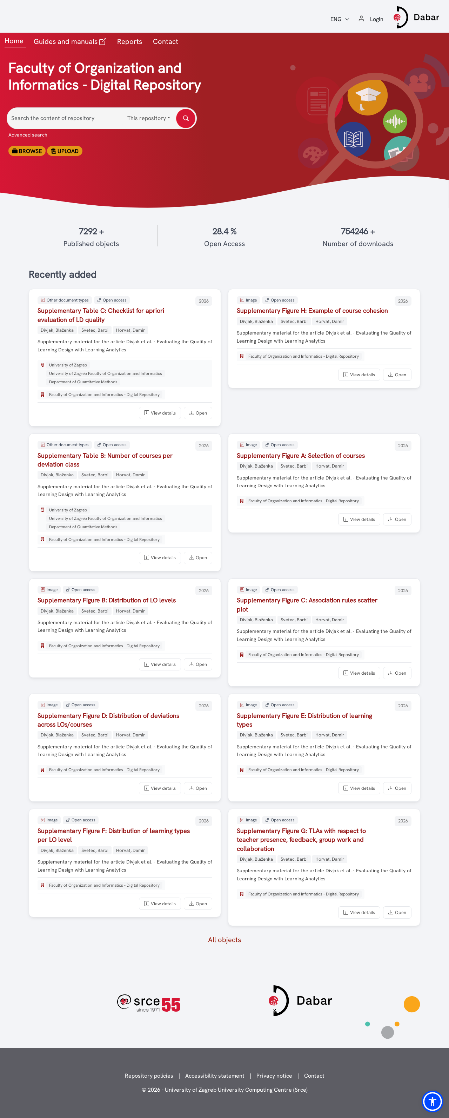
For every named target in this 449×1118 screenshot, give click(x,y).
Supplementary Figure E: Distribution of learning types (304, 720)
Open (201, 413)
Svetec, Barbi (94, 330)
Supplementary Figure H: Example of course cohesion (312, 310)
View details (163, 413)
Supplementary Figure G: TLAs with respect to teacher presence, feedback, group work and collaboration (301, 839)
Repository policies (149, 1075)
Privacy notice (274, 1075)
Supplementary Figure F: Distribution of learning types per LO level (114, 835)
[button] (432, 1101)
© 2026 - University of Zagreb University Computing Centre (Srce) (225, 1089)
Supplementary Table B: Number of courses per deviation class (105, 459)
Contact (165, 41)
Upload (67, 151)
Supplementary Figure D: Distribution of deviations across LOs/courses (108, 720)
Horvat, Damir (130, 330)
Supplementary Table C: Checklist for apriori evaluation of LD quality (101, 314)
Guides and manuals (71, 41)
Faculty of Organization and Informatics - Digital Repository (104, 394)
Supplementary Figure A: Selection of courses (301, 455)
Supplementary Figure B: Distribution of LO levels (107, 600)
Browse (30, 151)
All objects (224, 939)
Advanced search (27, 135)
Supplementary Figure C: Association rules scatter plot (307, 604)
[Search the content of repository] (185, 118)
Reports (129, 41)
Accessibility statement (214, 1075)
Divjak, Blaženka (57, 330)
